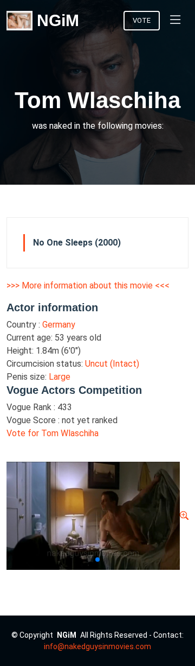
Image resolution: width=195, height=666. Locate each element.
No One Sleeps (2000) (77, 242)
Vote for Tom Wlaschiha (52, 433)
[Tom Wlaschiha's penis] (184, 516)
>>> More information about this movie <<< (88, 285)
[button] (89, 559)
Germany (58, 324)
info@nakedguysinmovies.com (97, 646)
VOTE (142, 20)
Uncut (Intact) (112, 364)
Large (59, 377)
